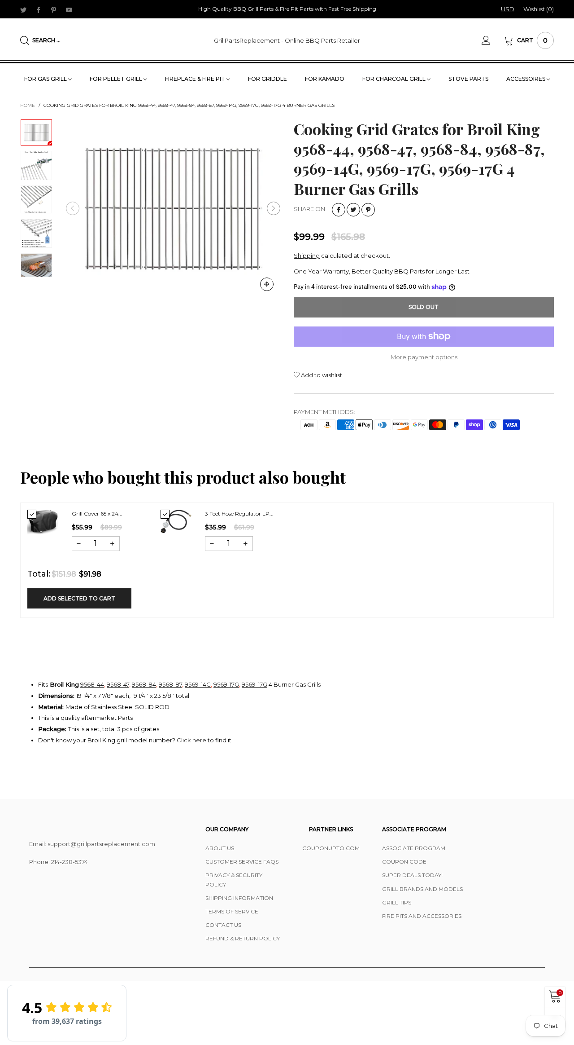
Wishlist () (538, 9)
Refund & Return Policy (242, 938)
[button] (72, 208)
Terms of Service (231, 911)
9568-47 (118, 684)
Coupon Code (404, 861)
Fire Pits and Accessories (421, 916)
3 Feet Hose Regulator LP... (239, 513)
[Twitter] (23, 9)
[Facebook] (38, 9)
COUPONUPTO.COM (331, 848)
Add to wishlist (321, 375)
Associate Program (413, 848)
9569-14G (198, 684)
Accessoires (526, 78)
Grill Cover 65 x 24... (97, 513)
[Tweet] (353, 209)
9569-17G (226, 684)
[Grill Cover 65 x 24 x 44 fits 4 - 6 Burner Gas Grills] (42, 522)
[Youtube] (69, 9)
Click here (191, 740)
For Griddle (267, 78)
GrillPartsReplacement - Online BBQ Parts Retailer (287, 40)
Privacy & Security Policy (233, 879)
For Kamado (324, 78)
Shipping (307, 255)
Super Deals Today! (412, 875)
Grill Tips (396, 902)
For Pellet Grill (117, 78)
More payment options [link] (424, 357)
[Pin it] (368, 209)
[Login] (493, 40)
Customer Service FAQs (241, 861)
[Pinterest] (53, 9)
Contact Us (223, 925)
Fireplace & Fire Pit (195, 78)
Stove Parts (468, 78)
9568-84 (144, 684)
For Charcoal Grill (394, 78)
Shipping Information (239, 898)
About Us (219, 848)
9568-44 (92, 684)
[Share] (338, 209)
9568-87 (170, 684)
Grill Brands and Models (422, 889)
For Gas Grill (46, 78)
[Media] (267, 284)
